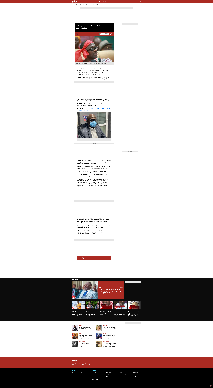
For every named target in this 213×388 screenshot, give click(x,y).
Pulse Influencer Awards (108, 375)
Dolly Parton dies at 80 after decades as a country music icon (110, 328)
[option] (78, 310)
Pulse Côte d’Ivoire (135, 375)
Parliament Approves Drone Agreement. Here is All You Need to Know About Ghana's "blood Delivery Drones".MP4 (134, 314)
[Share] (111, 34)
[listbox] (106, 310)
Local (77, 4)
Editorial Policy (108, 372)
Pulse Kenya (122, 374)
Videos (101, 310)
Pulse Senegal (135, 372)
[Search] (140, 1)
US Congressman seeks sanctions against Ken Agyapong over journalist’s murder (120, 313)
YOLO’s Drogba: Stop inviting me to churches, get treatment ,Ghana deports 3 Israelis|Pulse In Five (78, 313)
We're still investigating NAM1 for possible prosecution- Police (106, 313)
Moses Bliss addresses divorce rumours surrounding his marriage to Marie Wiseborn (109, 345)
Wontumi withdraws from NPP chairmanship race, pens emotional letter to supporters (85, 337)
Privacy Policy (95, 379)
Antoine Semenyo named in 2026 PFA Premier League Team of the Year (86, 329)
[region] (106, 310)
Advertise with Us (95, 374)
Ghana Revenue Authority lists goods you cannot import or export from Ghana (109, 337)
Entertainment (105, 1)
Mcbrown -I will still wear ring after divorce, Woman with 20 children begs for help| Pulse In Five (110, 291)
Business (82, 374)
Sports (116, 1)
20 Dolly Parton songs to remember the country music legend (85, 345)
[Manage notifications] (211, 386)
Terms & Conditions (96, 377)
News (100, 1)
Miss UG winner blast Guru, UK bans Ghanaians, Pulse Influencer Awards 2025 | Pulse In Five (92, 313)
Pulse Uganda (123, 377)
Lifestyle (111, 1)
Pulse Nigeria (123, 372)
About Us (94, 372)
